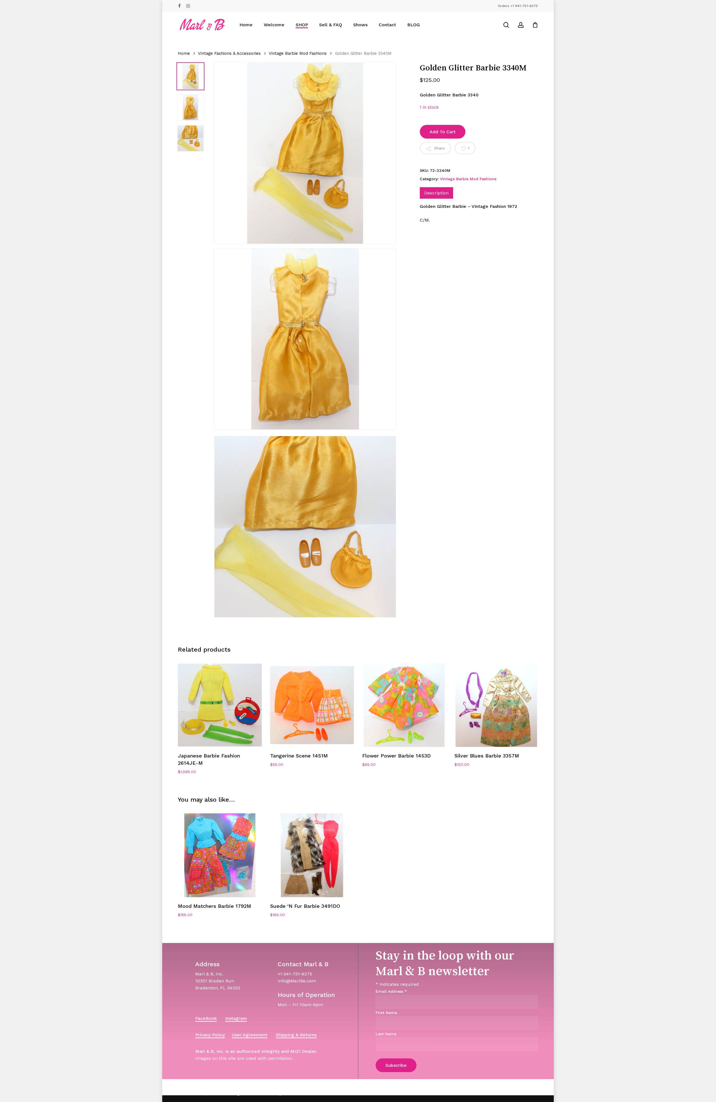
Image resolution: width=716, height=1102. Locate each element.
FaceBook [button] (206, 1018)
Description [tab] (436, 193)
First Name (386, 1012)
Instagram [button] (236, 1018)
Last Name (386, 1034)
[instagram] (188, 6)
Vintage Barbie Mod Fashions (298, 53)
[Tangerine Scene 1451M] (312, 705)
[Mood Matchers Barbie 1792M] (220, 855)
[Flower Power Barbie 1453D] (404, 705)
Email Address (391, 991)
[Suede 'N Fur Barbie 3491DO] (312, 855)
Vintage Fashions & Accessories (229, 53)
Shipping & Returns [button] (296, 1034)
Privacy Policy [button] (210, 1034)
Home (184, 53)
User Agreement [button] (249, 1034)
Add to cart (443, 131)
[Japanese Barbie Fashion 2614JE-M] (220, 705)
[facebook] (179, 6)
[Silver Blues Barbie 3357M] (496, 705)
